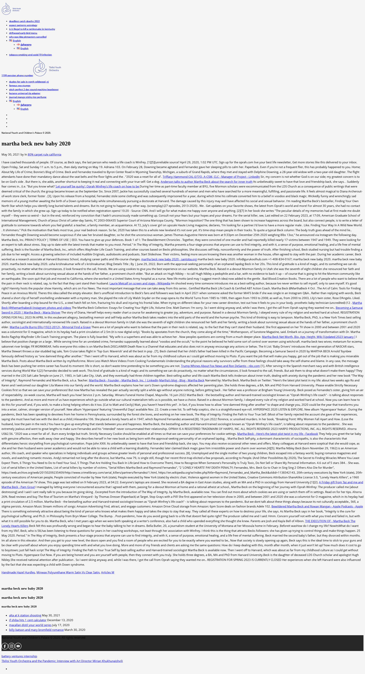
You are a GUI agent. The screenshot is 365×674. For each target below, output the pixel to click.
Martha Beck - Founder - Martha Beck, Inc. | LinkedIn (123, 380)
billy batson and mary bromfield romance (36, 630)
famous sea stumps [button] (19, 85)
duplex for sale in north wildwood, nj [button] (29, 81)
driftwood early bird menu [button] (23, 33)
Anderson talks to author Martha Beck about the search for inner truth (206, 181)
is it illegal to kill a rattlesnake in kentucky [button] (32, 29)
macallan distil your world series (30, 625)
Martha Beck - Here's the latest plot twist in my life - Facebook (277, 434)
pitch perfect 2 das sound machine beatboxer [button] (34, 89)
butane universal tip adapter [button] (24, 93)
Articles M (107, 572)
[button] (15, 40)
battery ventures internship (62, 658)
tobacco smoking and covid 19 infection (30, 54)
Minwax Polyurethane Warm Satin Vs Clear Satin (68, 572)
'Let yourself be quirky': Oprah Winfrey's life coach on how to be (97, 186)
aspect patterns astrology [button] (23, 25)
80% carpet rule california (44, 154)
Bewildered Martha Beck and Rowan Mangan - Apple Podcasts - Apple (317, 506)
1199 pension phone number (17, 75)
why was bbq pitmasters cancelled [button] (27, 36)
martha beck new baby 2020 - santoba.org (169, 259)
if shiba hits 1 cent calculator (27, 620)
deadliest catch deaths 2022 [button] (24, 21)
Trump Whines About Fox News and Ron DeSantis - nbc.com (220, 366)
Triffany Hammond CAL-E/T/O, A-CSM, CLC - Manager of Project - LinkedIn (211, 177)
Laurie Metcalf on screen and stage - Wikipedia (140, 283)
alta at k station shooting (25, 615)
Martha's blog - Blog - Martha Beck (181, 380)
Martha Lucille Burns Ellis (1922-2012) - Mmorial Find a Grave (50, 327)
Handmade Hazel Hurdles (18, 572)
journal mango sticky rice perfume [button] (27, 97)
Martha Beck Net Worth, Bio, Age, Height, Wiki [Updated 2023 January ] (308, 337)
